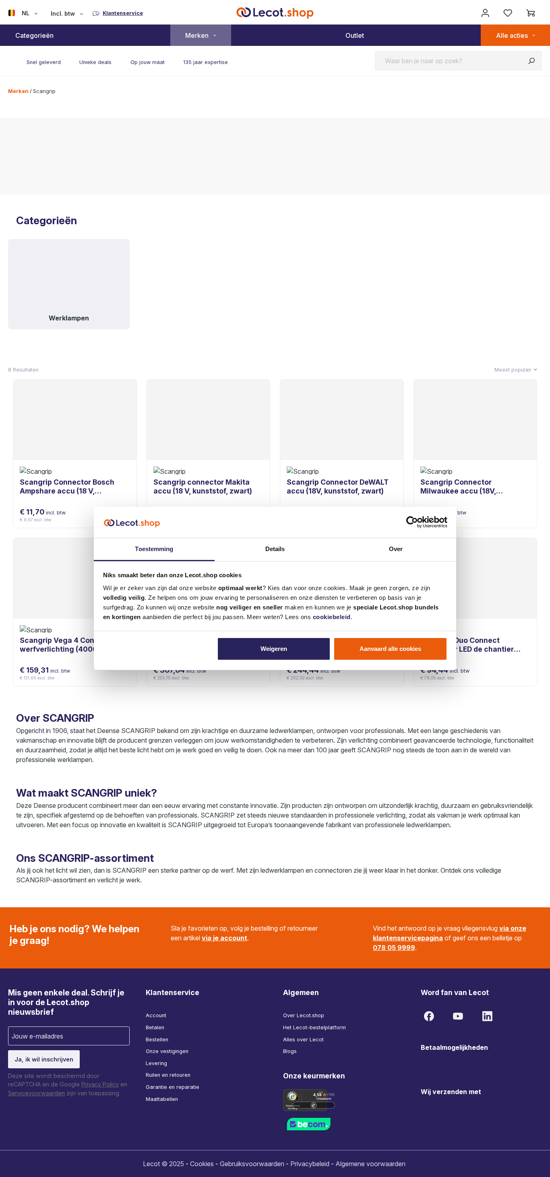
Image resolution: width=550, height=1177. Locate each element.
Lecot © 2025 (163, 1164)
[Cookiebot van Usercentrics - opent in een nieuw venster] (412, 522)
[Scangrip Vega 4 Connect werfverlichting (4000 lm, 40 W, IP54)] (75, 578)
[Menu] (321, 1094)
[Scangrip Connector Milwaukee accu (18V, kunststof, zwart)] (475, 420)
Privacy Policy (100, 1084)
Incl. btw (63, 13)
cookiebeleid (332, 616)
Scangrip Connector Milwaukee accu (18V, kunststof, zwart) (458, 487)
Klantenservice (172, 992)
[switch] (313, 1105)
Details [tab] (275, 548)
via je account (224, 938)
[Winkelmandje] (530, 13)
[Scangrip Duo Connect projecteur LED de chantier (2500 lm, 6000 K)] (475, 578)
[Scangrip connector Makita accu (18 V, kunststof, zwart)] (208, 420)
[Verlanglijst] (507, 13)
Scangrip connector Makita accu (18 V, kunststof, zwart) (202, 486)
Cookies (202, 1164)
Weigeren (274, 648)
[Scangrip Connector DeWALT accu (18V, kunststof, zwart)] (342, 420)
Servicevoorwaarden (36, 1093)
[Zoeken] (531, 60)
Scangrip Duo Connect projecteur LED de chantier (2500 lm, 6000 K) (467, 645)
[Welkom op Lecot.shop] (485, 13)
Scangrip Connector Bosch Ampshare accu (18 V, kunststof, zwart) (67, 487)
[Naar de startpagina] (274, 13)
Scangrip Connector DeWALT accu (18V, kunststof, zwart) (338, 486)
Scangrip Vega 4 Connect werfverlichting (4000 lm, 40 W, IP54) (70, 645)
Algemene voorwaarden (370, 1164)
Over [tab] (396, 548)
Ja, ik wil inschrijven (43, 1059)
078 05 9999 (394, 948)
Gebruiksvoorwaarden (252, 1164)
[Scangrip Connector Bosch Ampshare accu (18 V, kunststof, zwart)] (75, 420)
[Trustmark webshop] (319, 1123)
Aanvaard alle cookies (390, 648)
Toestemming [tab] (154, 548)
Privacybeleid (309, 1164)
